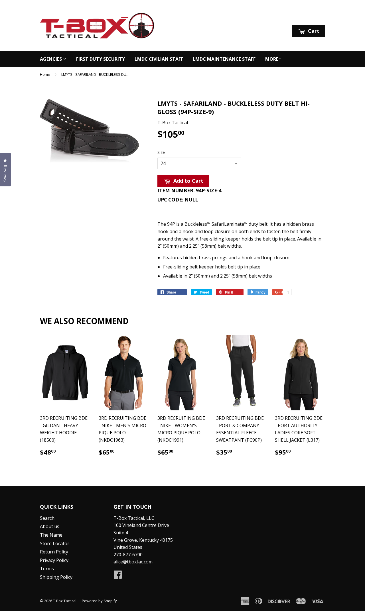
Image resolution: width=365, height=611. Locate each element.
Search (47, 518)
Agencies (51, 59)
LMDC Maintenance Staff (224, 59)
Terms (47, 568)
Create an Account (306, 17)
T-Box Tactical (64, 600)
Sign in (271, 17)
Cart (313, 30)
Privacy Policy (54, 560)
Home (45, 74)
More (271, 59)
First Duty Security (100, 59)
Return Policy (54, 552)
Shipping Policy (56, 577)
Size (161, 152)
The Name (51, 535)
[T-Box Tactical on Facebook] (117, 576)
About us (49, 526)
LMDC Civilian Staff (159, 59)
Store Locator (54, 543)
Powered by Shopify (99, 600)
